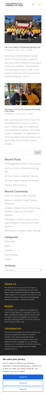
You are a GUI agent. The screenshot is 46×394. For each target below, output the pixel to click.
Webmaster (11, 50)
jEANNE (8, 208)
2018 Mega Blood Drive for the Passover (23, 163)
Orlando (29, 50)
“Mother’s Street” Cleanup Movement (21, 180)
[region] (23, 374)
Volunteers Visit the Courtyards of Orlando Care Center (22, 110)
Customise (23, 383)
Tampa (8, 259)
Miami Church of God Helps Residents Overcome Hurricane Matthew (22, 211)
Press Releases (11, 254)
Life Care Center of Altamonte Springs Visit (22, 47)
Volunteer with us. (11, 349)
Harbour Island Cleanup (16, 185)
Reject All (23, 389)
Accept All (23, 377)
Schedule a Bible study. (16, 322)
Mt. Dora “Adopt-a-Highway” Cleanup (21, 176)
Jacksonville (10, 241)
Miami (7, 246)
